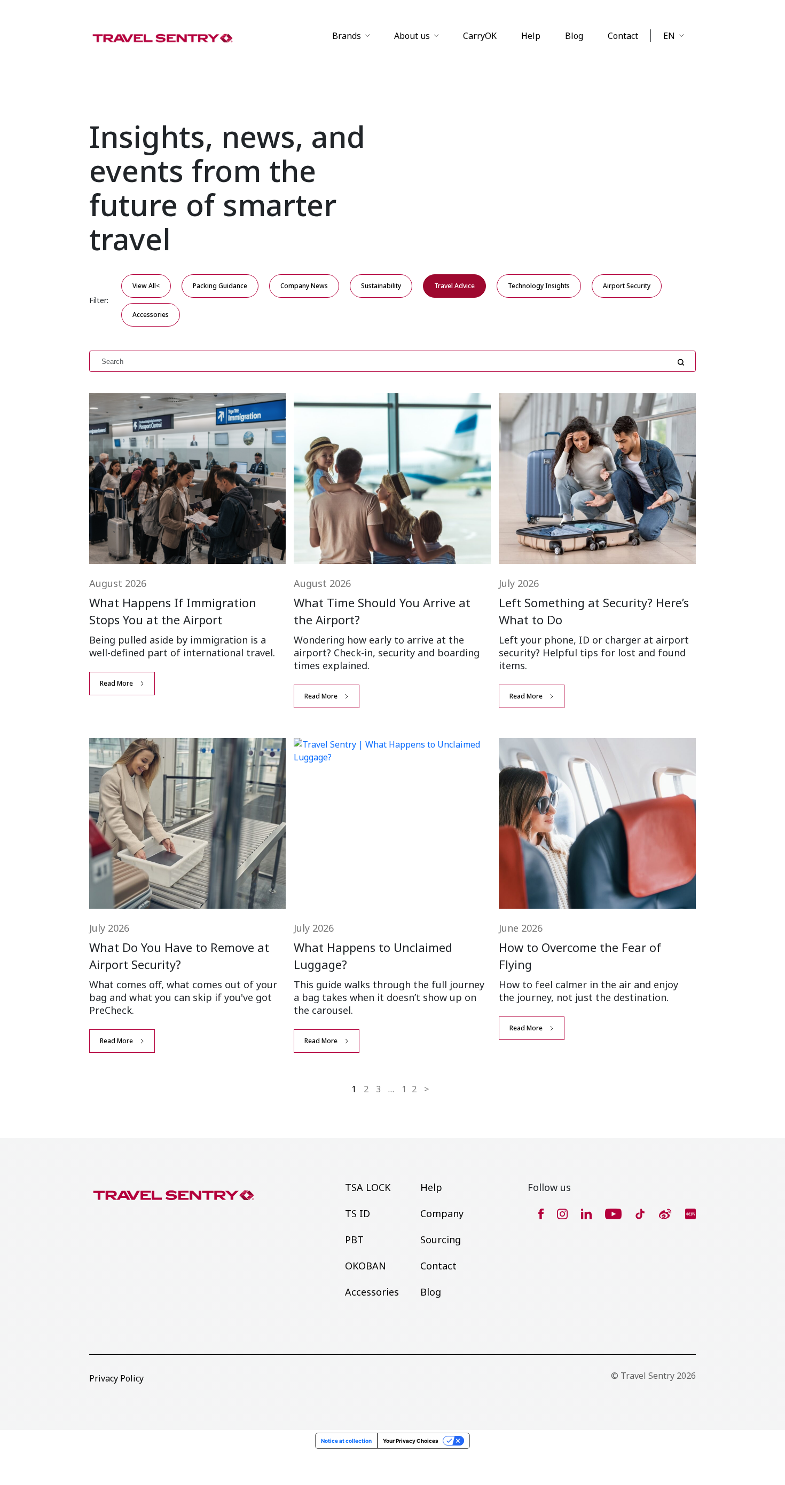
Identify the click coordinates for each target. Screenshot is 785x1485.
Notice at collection (346, 1441)
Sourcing (440, 1239)
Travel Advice (454, 285)
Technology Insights (539, 285)
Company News (304, 285)
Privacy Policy (116, 1378)
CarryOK (480, 36)
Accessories (150, 314)
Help (530, 36)
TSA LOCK (367, 1187)
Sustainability (381, 285)
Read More (116, 683)
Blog (574, 36)
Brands (346, 36)
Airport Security (626, 285)
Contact (623, 36)
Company (442, 1213)
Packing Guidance (220, 285)
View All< (146, 285)
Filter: (98, 300)
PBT (354, 1239)
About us (412, 36)
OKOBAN (365, 1265)
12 (412, 1089)
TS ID (357, 1213)
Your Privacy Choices (410, 1441)
